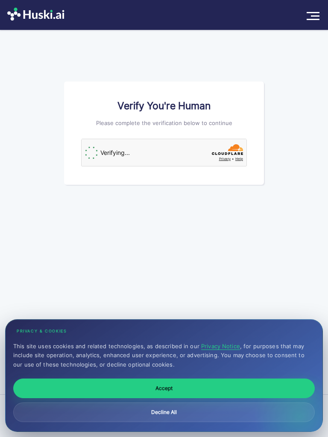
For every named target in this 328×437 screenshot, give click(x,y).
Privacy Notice (220, 346)
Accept (164, 388)
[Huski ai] (38, 15)
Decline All (164, 412)
